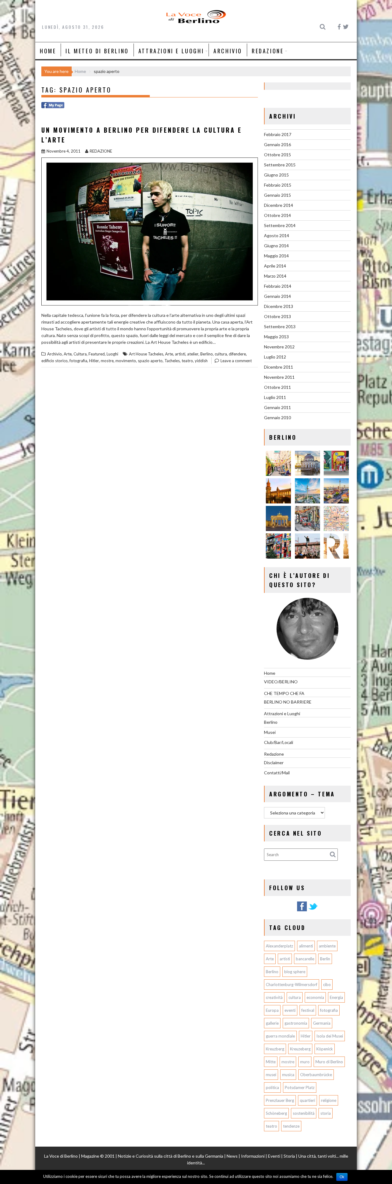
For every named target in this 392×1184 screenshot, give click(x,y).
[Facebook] (301, 910)
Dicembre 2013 (278, 306)
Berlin (325, 958)
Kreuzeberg (300, 1048)
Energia (336, 997)
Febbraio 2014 (277, 286)
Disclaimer (274, 762)
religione (328, 1100)
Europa (272, 1010)
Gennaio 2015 (277, 195)
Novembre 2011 (279, 377)
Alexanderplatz (279, 945)
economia (315, 997)
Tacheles (172, 360)
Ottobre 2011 (277, 387)
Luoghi (112, 353)
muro (305, 1061)
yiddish (201, 360)
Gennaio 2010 (277, 417)
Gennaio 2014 (277, 296)
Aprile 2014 (275, 265)
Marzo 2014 (275, 276)
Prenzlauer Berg (280, 1100)
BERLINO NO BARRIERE (287, 701)
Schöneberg (276, 1113)
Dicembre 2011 (278, 367)
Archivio (227, 51)
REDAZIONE (101, 151)
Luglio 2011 (275, 397)
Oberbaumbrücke (316, 1074)
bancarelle (305, 958)
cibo (327, 984)
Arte (68, 353)
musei (271, 1074)
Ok (342, 1177)
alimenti (306, 945)
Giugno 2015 (276, 174)
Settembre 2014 (280, 225)
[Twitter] (312, 910)
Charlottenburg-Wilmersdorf (291, 984)
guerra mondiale (280, 1036)
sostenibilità (304, 1113)
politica (272, 1087)
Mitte (271, 1061)
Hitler (94, 360)
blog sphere (294, 971)
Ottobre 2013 (277, 316)
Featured (97, 353)
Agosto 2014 (276, 235)
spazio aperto (150, 360)
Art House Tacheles (146, 353)
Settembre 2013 (280, 326)
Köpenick (324, 1048)
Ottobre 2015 (277, 154)
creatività (274, 997)
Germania (321, 1023)
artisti (180, 353)
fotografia (78, 360)
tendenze (291, 1126)
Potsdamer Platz (300, 1087)
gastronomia (296, 1023)
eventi (290, 1010)
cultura (221, 353)
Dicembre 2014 (278, 205)
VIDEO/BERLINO (281, 681)
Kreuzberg (275, 1048)
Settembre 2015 (280, 164)
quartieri (307, 1100)
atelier (192, 353)
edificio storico (54, 360)
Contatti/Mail (277, 772)
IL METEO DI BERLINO (97, 51)
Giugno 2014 (276, 245)
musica (288, 1074)
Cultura (80, 353)
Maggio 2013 (276, 336)
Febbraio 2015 (277, 185)
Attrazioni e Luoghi (171, 51)
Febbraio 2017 (277, 134)
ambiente (327, 945)
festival (307, 1010)
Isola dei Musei (329, 1036)
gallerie (272, 1023)
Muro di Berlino (329, 1061)
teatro (187, 360)
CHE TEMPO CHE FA (284, 693)
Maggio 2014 (276, 255)
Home (48, 51)
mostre (107, 360)
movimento (125, 360)
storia (325, 1113)
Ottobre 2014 (277, 215)
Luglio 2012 (275, 356)
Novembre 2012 (279, 346)
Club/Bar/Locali (278, 742)
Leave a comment (236, 360)
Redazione (268, 51)
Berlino (206, 353)
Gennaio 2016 (277, 144)
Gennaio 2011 (277, 407)
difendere (237, 353)
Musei (270, 732)
